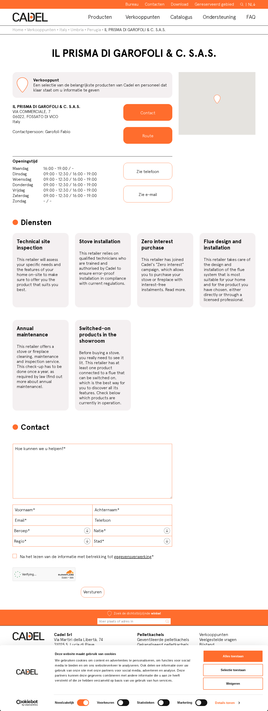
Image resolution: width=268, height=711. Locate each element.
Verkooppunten (41, 29)
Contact (147, 112)
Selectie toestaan (233, 670)
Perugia (94, 29)
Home (18, 29)
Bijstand (206, 644)
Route (147, 135)
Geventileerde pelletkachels (163, 639)
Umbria (77, 29)
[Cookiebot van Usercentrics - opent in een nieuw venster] (27, 703)
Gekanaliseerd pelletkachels (163, 644)
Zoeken (242, 4)
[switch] (123, 702)
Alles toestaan (233, 656)
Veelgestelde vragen (218, 639)
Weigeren (233, 683)
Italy (63, 29)
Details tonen (224, 703)
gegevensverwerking (133, 556)
